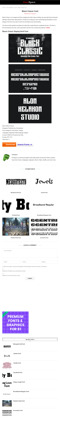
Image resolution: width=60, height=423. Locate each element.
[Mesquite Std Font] (15, 181)
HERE (48, 27)
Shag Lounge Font (19, 382)
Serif (16, 7)
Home (3, 7)
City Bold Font (16, 215)
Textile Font (17, 363)
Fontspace (33, 13)
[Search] (57, 2)
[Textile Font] (7, 365)
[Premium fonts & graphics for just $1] (15, 312)
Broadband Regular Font (44, 215)
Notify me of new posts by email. (11, 275)
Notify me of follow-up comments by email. (14, 271)
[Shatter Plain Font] (15, 227)
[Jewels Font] (44, 181)
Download (10, 144)
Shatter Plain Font (16, 237)
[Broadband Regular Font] (44, 204)
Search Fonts (23, 144)
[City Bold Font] (15, 204)
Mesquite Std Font (16, 192)
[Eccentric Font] (44, 227)
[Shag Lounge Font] (7, 384)
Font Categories (9, 7)
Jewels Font (44, 192)
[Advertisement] (30, 296)
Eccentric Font (44, 237)
